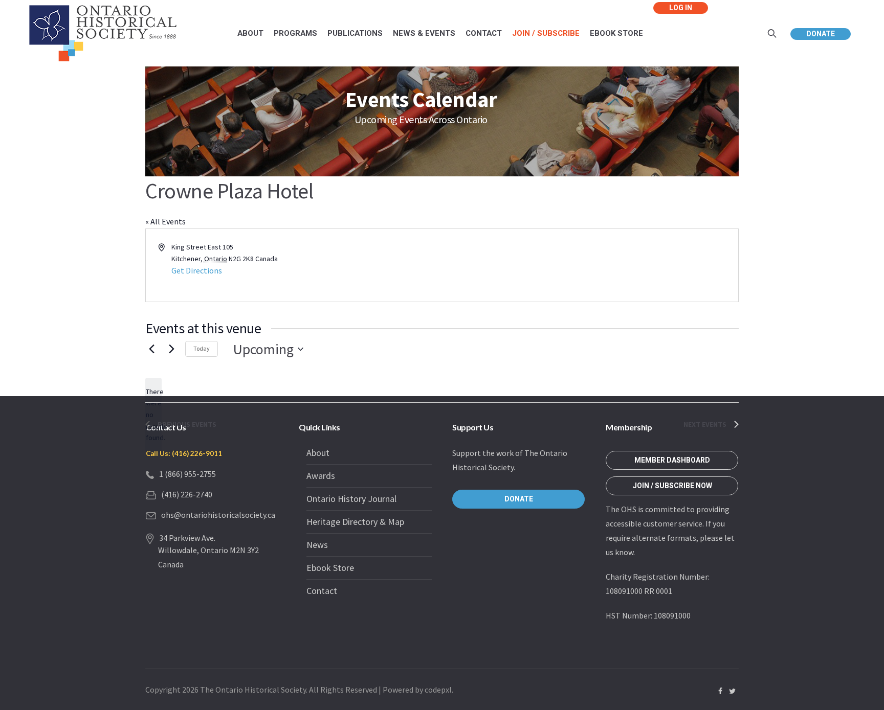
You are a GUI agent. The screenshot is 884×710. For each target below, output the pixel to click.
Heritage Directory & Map (355, 522)
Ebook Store (330, 568)
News (317, 545)
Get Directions (196, 270)
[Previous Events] (151, 349)
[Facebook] (720, 691)
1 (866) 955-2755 (187, 474)
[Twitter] (732, 691)
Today (201, 348)
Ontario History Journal (351, 499)
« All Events (165, 221)
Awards (320, 476)
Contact (321, 591)
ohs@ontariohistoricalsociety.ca (218, 515)
